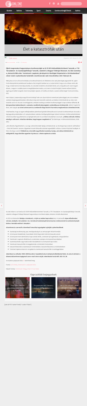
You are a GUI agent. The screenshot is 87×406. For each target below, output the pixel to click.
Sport (39, 10)
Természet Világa (21, 269)
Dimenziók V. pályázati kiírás (27, 265)
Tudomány (29, 10)
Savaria (48, 10)
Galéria (77, 10)
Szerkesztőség (59, 10)
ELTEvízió (68, 10)
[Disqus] (43, 332)
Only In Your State (33, 269)
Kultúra (19, 10)
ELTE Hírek (14, 265)
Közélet (9, 10)
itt (23, 261)
